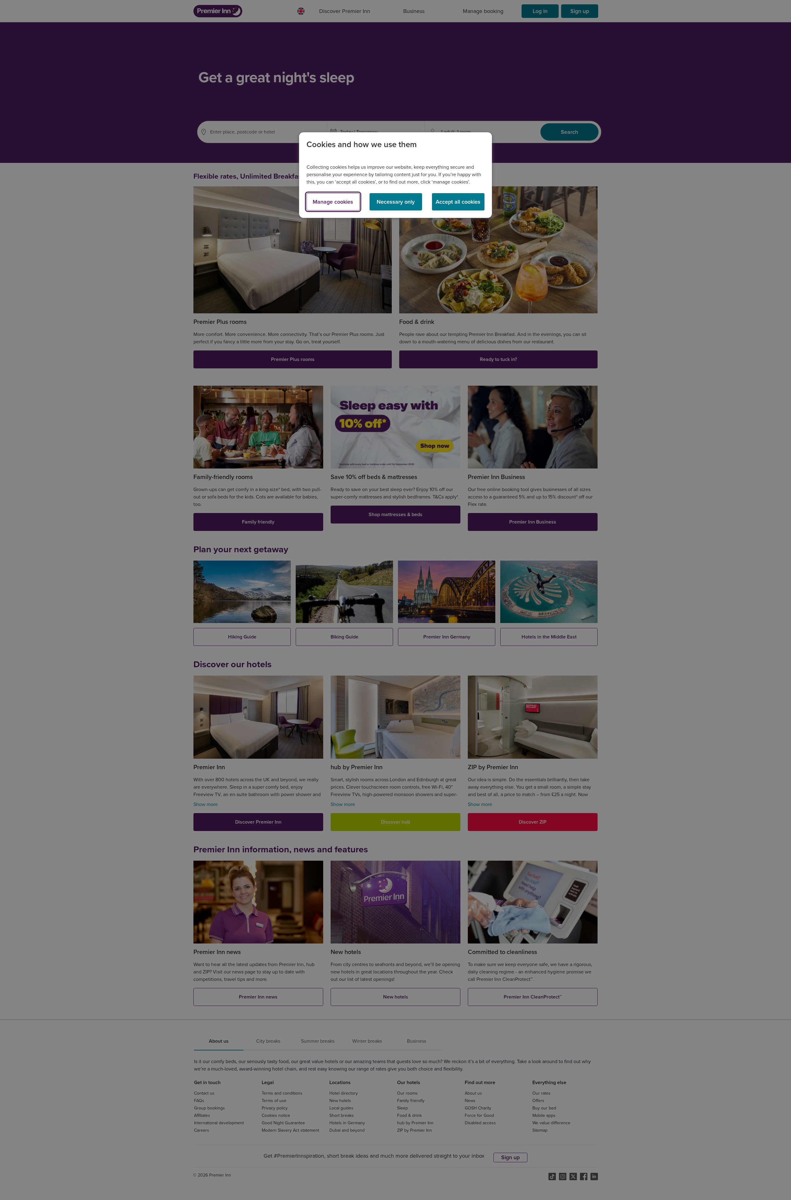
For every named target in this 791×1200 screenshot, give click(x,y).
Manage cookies (333, 201)
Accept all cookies (458, 201)
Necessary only (396, 201)
